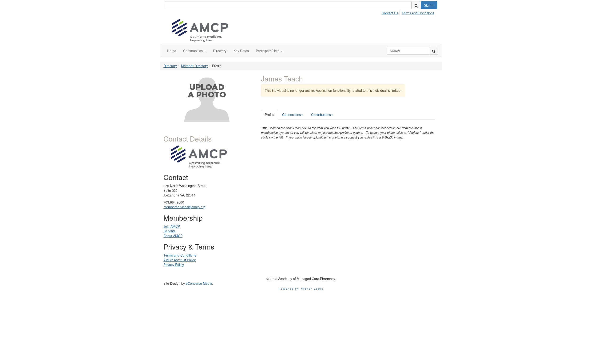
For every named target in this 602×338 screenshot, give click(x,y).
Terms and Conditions (418, 13)
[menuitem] (391, 12)
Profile (269, 114)
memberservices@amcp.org (184, 206)
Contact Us (390, 13)
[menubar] (409, 12)
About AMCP (172, 235)
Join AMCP (171, 226)
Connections (291, 114)
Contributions (321, 114)
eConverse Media (199, 283)
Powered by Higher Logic (301, 288)
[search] (416, 5)
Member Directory (194, 65)
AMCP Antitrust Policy (179, 259)
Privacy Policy (173, 264)
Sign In (429, 5)
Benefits (169, 231)
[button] (195, 51)
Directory (170, 65)
